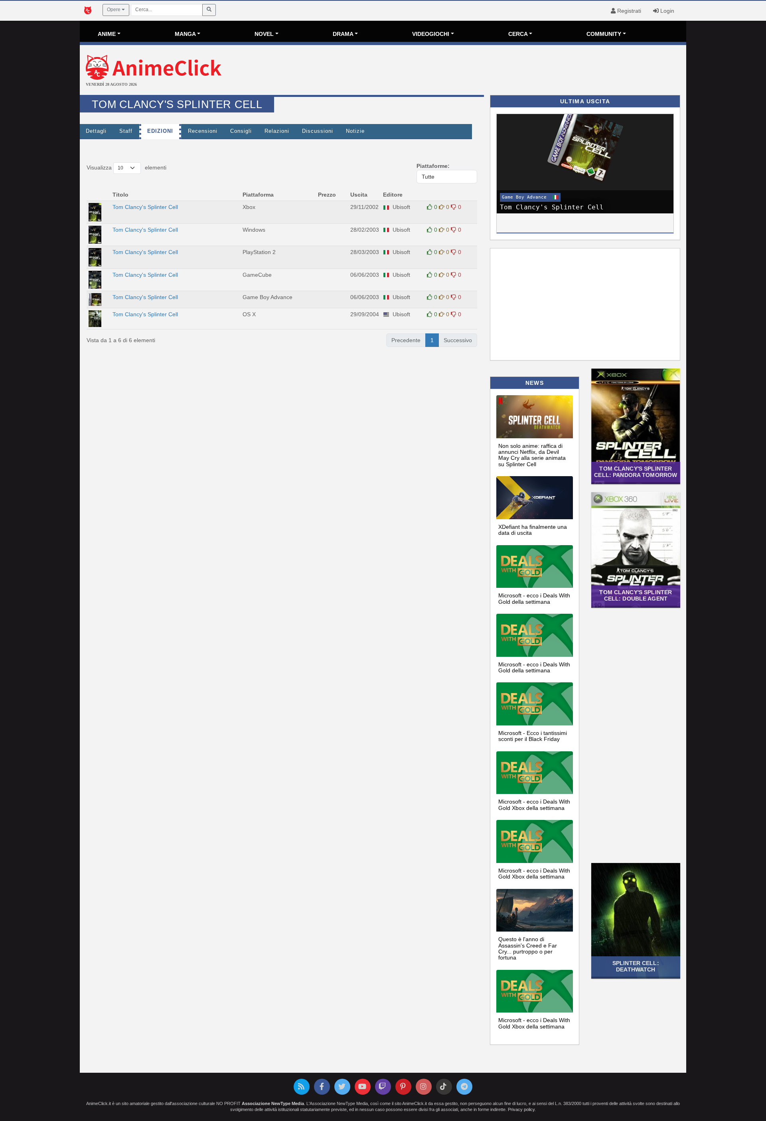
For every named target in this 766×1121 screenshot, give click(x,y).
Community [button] (603, 34)
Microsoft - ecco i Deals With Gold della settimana (534, 598)
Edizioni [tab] (160, 131)
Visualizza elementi (126, 167)
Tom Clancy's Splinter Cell (146, 207)
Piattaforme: (433, 166)
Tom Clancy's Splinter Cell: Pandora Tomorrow (635, 471)
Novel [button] (264, 34)
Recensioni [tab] (202, 131)
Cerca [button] (518, 34)
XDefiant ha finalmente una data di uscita (532, 530)
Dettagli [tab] (96, 131)
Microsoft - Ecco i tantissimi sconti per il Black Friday (532, 736)
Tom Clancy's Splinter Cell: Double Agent (635, 595)
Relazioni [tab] (277, 131)
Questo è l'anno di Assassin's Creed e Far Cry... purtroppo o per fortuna (527, 948)
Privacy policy (521, 1109)
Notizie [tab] (355, 131)
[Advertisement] (483, 71)
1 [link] (432, 340)
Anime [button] (107, 34)
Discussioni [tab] (317, 131)
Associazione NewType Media (273, 1103)
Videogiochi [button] (430, 34)
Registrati (628, 11)
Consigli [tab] (241, 131)
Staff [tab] (125, 131)
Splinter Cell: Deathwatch (635, 966)
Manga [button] (185, 34)
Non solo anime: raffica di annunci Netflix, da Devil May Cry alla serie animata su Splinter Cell (532, 455)
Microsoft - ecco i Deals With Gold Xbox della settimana (534, 804)
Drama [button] (343, 34)
